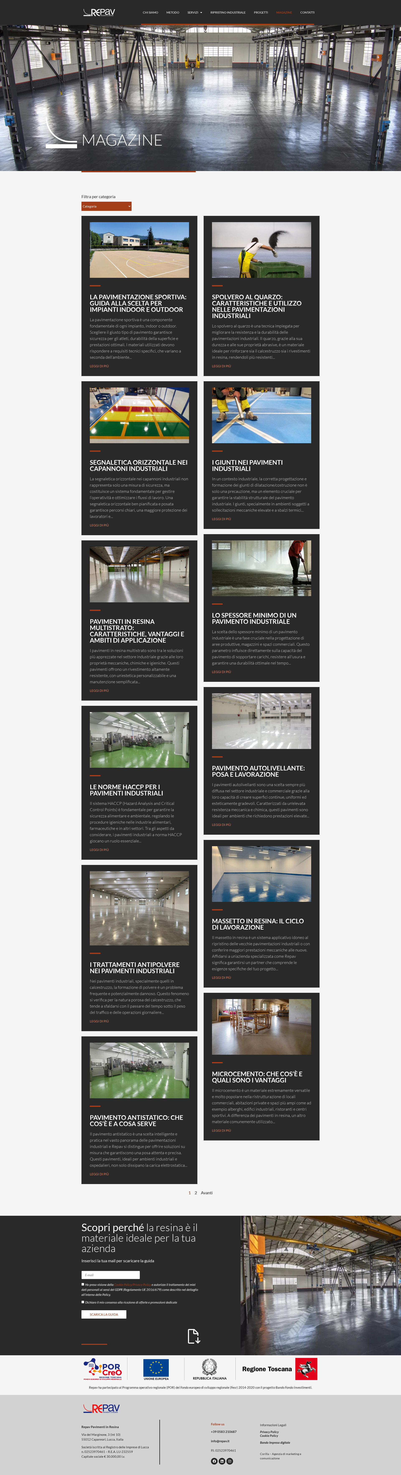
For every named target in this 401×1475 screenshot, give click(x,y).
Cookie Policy (269, 1435)
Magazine (284, 12)
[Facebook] (214, 1461)
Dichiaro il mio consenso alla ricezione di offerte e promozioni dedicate (131, 1302)
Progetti (261, 12)
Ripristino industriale (228, 12)
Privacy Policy (269, 1432)
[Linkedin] (222, 1461)
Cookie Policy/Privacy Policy (132, 1285)
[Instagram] (229, 1461)
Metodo (172, 12)
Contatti (307, 12)
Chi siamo (150, 12)
